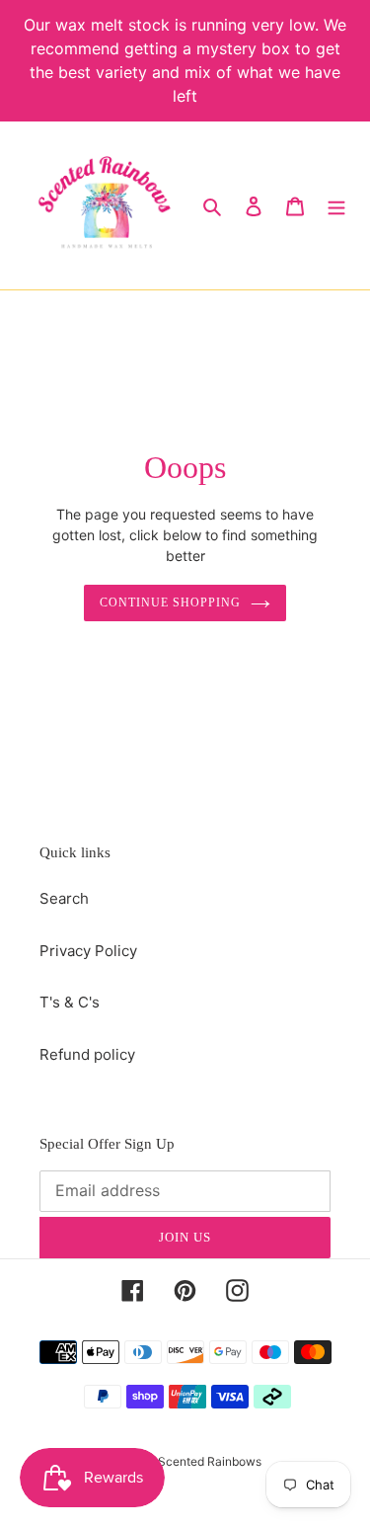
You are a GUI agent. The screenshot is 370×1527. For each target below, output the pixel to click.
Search (64, 898)
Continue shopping (170, 602)
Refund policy (87, 1054)
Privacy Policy (88, 950)
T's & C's (69, 1002)
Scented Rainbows (209, 1461)
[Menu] (336, 206)
